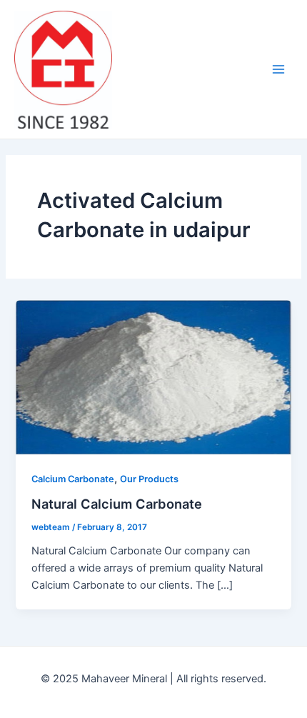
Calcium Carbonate (72, 479)
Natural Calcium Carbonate (116, 504)
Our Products (149, 479)
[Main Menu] (278, 69)
